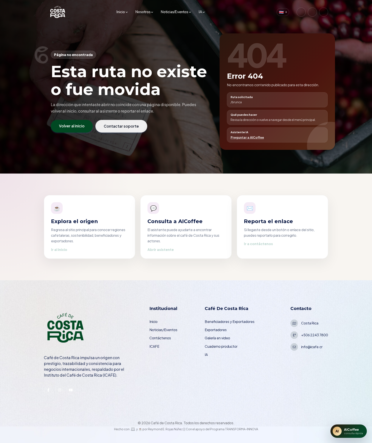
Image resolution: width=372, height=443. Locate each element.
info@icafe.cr (311, 346)
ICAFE (154, 346)
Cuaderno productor (221, 346)
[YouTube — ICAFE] (70, 389)
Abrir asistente (160, 249)
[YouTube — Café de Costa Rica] (323, 12)
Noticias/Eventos (174, 11)
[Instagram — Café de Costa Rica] (301, 12)
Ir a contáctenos (258, 243)
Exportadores (216, 329)
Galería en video (217, 338)
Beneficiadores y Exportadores (229, 321)
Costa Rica (309, 323)
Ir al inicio (59, 249)
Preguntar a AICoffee (247, 137)
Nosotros (142, 11)
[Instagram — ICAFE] (59, 389)
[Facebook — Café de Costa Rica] (312, 12)
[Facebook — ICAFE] (48, 389)
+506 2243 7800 (314, 335)
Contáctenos (160, 338)
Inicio (120, 11)
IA (200, 11)
